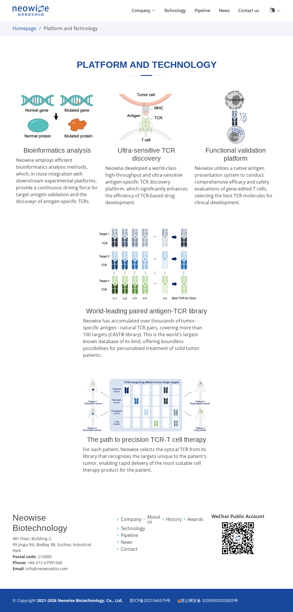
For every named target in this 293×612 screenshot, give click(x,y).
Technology (175, 10)
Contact (129, 549)
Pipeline (202, 10)
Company (131, 519)
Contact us (248, 10)
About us (153, 519)
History (174, 519)
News (224, 10)
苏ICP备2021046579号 (150, 600)
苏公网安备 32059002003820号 (209, 600)
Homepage (24, 28)
